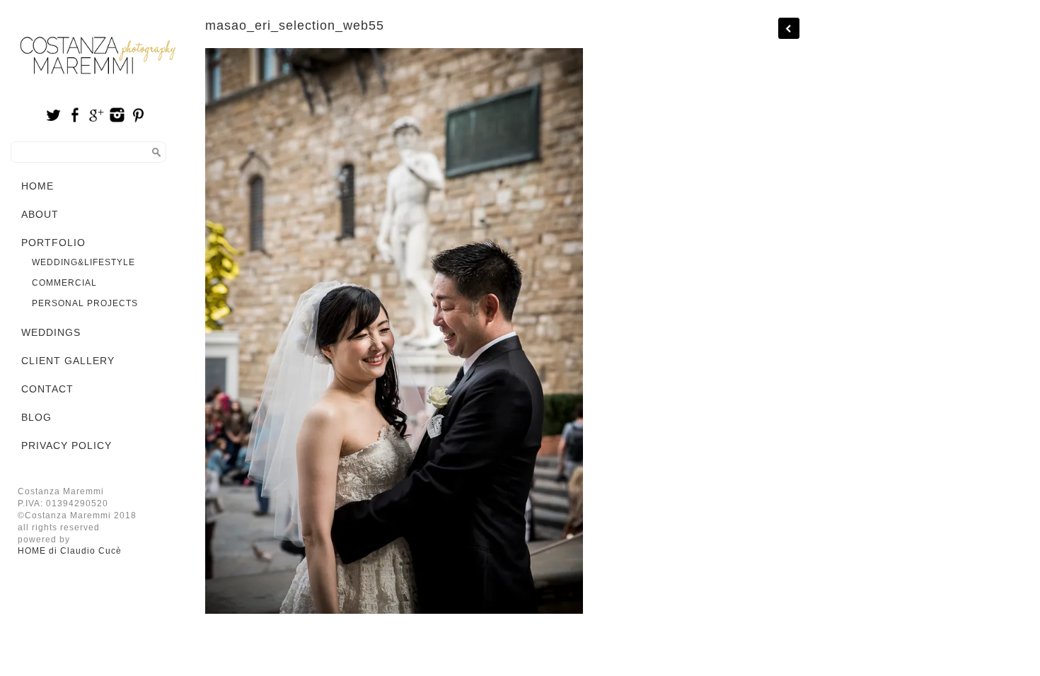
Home (37, 186)
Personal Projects (85, 303)
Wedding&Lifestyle (83, 262)
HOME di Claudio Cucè (70, 551)
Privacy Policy (66, 445)
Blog (36, 417)
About (40, 214)
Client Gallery (68, 360)
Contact (47, 389)
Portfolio (53, 242)
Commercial (64, 283)
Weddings (51, 332)
